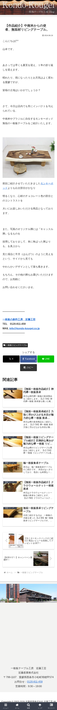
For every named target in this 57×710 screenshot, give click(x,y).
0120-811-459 (35, 681)
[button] (28, 367)
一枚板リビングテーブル (16, 345)
